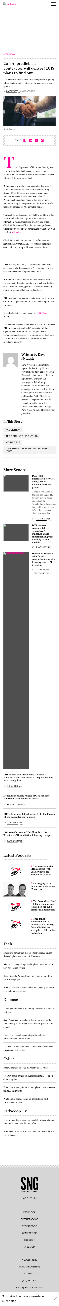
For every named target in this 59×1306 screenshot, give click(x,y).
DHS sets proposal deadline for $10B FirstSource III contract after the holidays (29, 816)
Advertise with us (29, 1266)
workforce (13, 442)
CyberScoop (29, 1226)
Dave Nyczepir (13, 91)
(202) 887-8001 (29, 1280)
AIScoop (29, 1246)
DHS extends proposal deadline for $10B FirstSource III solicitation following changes (27, 834)
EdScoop (29, 1239)
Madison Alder (44, 569)
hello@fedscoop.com (29, 1287)
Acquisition (13, 429)
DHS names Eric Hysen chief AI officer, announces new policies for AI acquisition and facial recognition (28, 777)
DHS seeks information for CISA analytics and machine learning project (43, 481)
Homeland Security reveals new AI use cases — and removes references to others (28, 797)
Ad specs (29, 1273)
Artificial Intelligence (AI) (22, 435)
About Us (29, 1198)
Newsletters (29, 1259)
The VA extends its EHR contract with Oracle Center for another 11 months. (42, 870)
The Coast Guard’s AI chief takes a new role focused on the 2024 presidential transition (43, 905)
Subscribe (9, 1301)
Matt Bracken (43, 518)
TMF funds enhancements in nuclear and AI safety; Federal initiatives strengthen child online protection (43, 926)
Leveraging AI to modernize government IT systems (43, 886)
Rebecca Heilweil (42, 573)
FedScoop (29, 1212)
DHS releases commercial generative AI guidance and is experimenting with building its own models (42, 534)
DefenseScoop (29, 1219)
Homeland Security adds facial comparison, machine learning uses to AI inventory (43, 559)
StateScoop (29, 1232)
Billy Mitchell (43, 547)
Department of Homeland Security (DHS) (27, 450)
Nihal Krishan (14, 786)
